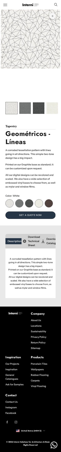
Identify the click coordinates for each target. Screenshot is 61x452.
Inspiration (11, 369)
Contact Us (11, 401)
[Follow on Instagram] (16, 422)
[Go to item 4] (52, 108)
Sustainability (38, 331)
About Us (36, 320)
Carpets (35, 380)
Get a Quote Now (30, 215)
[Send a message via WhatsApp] (54, 445)
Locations (36, 325)
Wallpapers (37, 369)
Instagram (11, 407)
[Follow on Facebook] (7, 422)
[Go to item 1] (11, 108)
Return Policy (38, 342)
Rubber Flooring (40, 374)
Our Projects (12, 363)
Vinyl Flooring (38, 386)
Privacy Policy (38, 336)
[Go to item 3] (39, 108)
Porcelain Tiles (39, 363)
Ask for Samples (14, 384)
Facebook (10, 413)
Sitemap (35, 348)
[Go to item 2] (25, 108)
